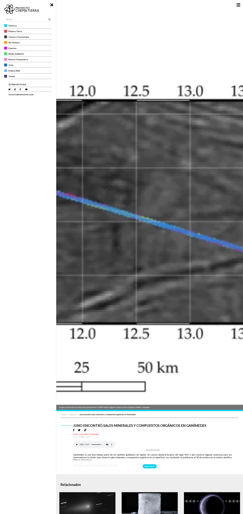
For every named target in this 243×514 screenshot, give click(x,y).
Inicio (64, 414)
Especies (12, 48)
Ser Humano (14, 42)
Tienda (11, 76)
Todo (11, 65)
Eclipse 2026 (14, 70)
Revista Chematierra (18, 59)
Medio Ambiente (16, 54)
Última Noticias (17, 84)
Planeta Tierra (15, 31)
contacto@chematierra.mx (21, 94)
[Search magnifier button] (50, 19)
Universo (12, 25)
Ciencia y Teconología (18, 37)
